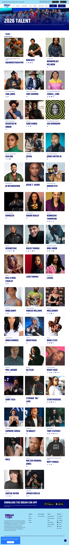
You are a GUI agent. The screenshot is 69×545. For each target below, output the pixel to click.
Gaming (30, 518)
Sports (30, 520)
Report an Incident (51, 524)
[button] (18, 6)
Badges (53, 5)
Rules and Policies (51, 518)
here (9, 506)
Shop (46, 5)
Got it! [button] (10, 542)
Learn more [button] (15, 539)
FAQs (49, 520)
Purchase (61, 5)
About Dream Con (51, 516)
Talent (13, 5)
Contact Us (50, 526)
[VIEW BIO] (13, 47)
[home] (7, 6)
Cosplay (30, 522)
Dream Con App (50, 522)
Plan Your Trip (41, 5)
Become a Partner (41, 516)
